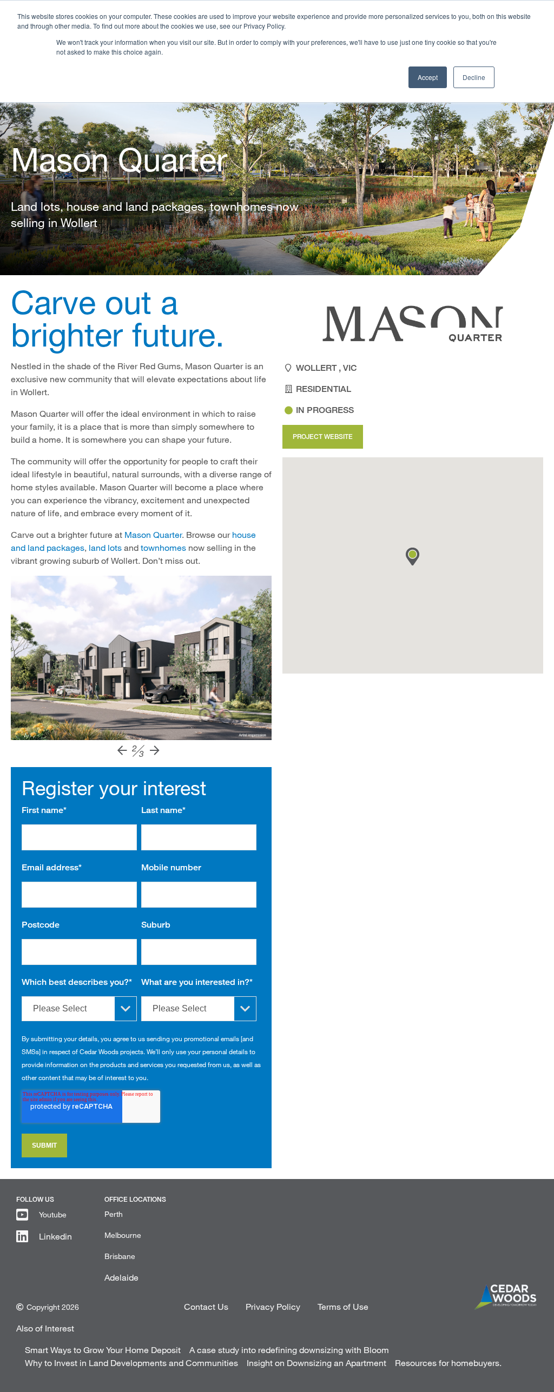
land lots (105, 547)
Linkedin (55, 1236)
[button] (412, 556)
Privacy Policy (273, 1306)
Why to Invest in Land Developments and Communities (131, 1362)
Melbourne (122, 1235)
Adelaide (121, 1277)
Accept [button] (428, 77)
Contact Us (206, 1306)
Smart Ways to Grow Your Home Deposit (103, 1349)
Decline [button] (474, 77)
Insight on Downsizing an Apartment (316, 1362)
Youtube (53, 1214)
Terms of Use (343, 1306)
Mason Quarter (153, 534)
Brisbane (119, 1256)
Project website (323, 436)
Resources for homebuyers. (448, 1362)
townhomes (163, 547)
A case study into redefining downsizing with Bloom (289, 1349)
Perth (113, 1213)
